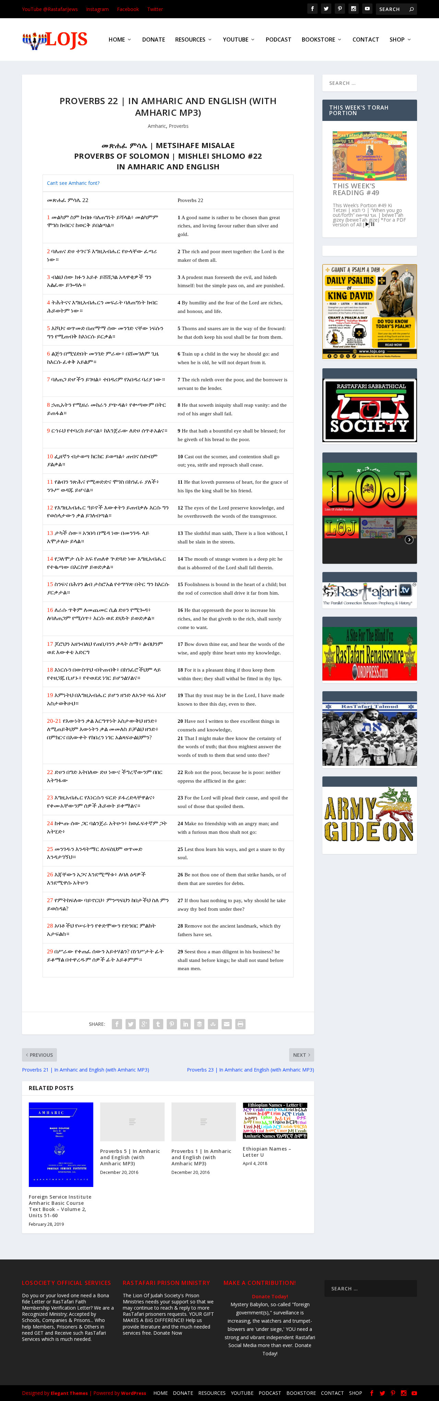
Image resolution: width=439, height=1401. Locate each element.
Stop (372, 224)
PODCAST (279, 40)
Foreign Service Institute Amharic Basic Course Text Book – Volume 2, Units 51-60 (60, 1206)
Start (367, 224)
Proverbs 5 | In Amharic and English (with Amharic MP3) (130, 1157)
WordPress (133, 1393)
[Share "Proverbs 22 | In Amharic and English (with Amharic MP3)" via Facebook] (117, 1024)
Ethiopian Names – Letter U (267, 1151)
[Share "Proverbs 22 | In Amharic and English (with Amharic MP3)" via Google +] (144, 1024)
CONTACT (366, 40)
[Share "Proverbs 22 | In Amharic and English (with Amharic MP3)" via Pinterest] (172, 1024)
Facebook (128, 9)
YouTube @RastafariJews (50, 9)
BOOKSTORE (318, 40)
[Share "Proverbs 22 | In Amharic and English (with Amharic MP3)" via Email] (227, 1024)
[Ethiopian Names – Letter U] (275, 1120)
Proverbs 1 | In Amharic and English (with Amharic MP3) (201, 1157)
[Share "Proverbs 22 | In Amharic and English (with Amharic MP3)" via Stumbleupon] (213, 1024)
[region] (369, 513)
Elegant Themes (69, 1393)
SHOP (397, 40)
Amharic (157, 126)
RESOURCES (190, 40)
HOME (117, 40)
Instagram (97, 9)
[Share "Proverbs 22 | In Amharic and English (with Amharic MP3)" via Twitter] (131, 1024)
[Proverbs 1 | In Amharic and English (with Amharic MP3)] (203, 1121)
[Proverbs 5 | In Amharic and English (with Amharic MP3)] (132, 1121)
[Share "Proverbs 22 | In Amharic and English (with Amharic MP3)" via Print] (240, 1024)
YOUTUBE (235, 40)
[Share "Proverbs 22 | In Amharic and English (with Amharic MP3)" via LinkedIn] (185, 1024)
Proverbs (179, 126)
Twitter (155, 9)
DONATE (153, 40)
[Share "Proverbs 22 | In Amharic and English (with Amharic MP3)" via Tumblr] (158, 1024)
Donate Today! (270, 1296)
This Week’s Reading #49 (356, 189)
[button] (333, 489)
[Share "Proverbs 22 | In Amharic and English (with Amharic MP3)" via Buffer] (199, 1024)
